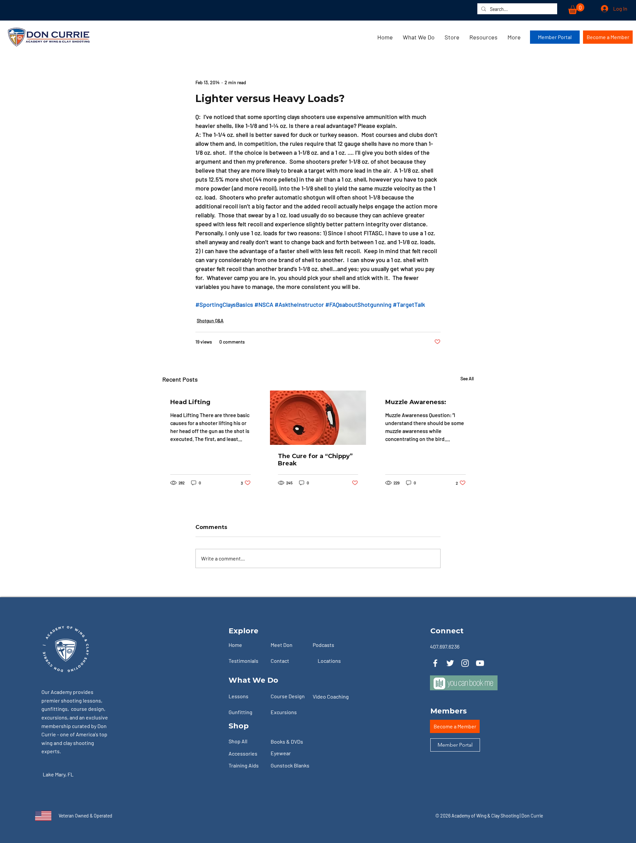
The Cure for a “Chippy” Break (315, 459)
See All (467, 378)
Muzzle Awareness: (415, 402)
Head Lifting (190, 402)
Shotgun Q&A (210, 320)
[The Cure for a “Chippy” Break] (318, 418)
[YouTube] (480, 663)
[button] (576, 8)
